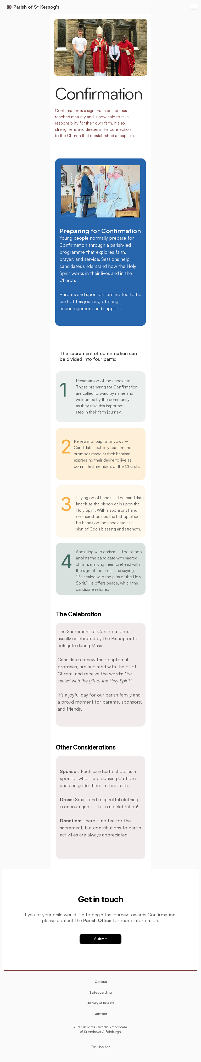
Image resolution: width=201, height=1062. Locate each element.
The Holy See (100, 1047)
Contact (100, 1014)
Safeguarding (100, 992)
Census (100, 982)
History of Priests (101, 1003)
